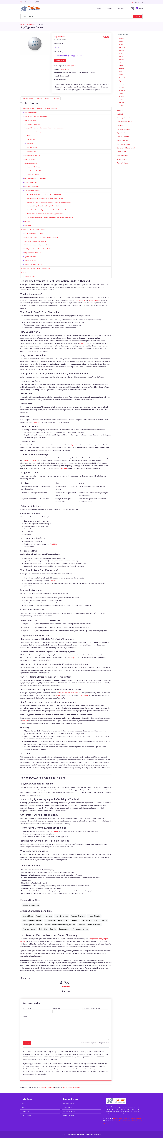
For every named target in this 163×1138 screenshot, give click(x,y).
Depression (84, 695)
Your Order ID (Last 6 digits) (91, 1008)
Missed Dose (31, 140)
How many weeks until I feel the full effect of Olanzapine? (44, 194)
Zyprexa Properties (30, 257)
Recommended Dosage (34, 132)
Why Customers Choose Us (32, 253)
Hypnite (121, 105)
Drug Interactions (29, 159)
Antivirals (120, 114)
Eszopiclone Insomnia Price (132, 1118)
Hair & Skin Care (122, 140)
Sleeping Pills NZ (118, 1118)
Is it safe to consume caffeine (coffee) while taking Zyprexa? (45, 198)
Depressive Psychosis (89, 920)
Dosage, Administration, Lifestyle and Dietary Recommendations (44, 128)
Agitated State (28, 916)
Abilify (120, 72)
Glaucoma (52, 581)
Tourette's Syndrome (80, 929)
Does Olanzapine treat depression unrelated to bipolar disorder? (46, 210)
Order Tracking (26, 1115)
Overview (39, 98)
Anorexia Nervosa (61, 916)
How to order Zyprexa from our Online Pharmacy (36, 268)
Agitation (82, 343)
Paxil (120, 62)
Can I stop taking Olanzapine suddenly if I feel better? (43, 206)
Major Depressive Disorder (68, 693)
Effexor (121, 56)
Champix (121, 38)
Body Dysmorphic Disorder (32, 920)
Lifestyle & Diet (31, 151)
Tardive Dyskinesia (29, 460)
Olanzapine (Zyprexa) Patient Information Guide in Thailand (39, 108)
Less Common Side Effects (35, 171)
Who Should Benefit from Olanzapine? (36, 116)
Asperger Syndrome (78, 916)
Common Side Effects (33, 167)
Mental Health (31, 24)
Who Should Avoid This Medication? (35, 179)
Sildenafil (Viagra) (68, 1103)
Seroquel (121, 87)
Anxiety (71, 657)
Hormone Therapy (123, 144)
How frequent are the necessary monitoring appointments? (45, 214)
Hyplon (121, 99)
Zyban (120, 53)
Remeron (121, 84)
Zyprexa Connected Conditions (33, 264)
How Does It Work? (30, 120)
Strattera (121, 50)
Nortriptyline (122, 78)
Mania (58, 695)
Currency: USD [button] (34, 2)
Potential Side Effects (30, 163)
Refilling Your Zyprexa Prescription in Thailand (38, 249)
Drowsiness (36, 422)
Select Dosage (58, 43)
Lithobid (121, 44)
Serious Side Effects (33, 175)
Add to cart (60, 61)
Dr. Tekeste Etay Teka (46, 1087)
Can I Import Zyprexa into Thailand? (35, 241)
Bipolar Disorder (94, 300)
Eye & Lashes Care (123, 129)
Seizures (64, 468)
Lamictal (121, 96)
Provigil (121, 41)
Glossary (27, 221)
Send (25, 1017)
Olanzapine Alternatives (31, 186)
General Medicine (123, 137)
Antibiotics (120, 110)
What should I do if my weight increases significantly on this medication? (49, 202)
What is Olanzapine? (30, 112)
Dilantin (121, 93)
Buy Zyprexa (59, 36)
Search (137, 16)
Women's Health (122, 163)
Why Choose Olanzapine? (32, 124)
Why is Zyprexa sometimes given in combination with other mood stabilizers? (50, 218)
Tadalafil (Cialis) (68, 1107)
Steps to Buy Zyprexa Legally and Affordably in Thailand (41, 237)
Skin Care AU (117, 1121)
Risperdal (121, 81)
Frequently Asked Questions (33, 190)
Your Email (56, 1008)
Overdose (30, 143)
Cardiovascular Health (124, 122)
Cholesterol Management (126, 148)
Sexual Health (121, 159)
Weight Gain (73, 445)
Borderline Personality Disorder (56, 920)
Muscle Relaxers (122, 155)
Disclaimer (27, 225)
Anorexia (49, 916)
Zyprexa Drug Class (30, 260)
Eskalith (121, 75)
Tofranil (121, 66)
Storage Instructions (30, 182)
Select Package (59, 52)
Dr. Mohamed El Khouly (71, 1087)
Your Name (27, 1008)
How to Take (31, 136)
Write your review (29, 276)
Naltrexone (122, 47)
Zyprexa (121, 69)
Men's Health (121, 152)
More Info (48, 98)
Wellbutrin (122, 90)
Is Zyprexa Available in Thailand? (34, 233)
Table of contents (27, 98)
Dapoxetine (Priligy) (69, 1111)
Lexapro (121, 59)
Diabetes (120, 125)
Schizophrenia (80, 300)
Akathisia (53, 544)
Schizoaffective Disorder (47, 929)
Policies (24, 1107)
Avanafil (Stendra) (68, 1115)
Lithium (25, 721)
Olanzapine (70, 66)
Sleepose (121, 102)
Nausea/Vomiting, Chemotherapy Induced (60, 925)
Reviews (56, 98)
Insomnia (104, 920)
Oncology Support (123, 118)
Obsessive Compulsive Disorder (89, 925)
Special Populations (33, 147)
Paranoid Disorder (29, 929)
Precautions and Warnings (32, 155)
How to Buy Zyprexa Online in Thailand (33, 229)
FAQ (23, 1103)
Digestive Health (122, 133)
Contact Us (25, 1111)
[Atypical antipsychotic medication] (75, 66)
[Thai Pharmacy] (31, 8)
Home (99, 8)
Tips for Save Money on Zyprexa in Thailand (37, 245)
